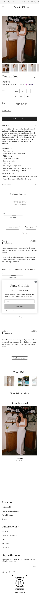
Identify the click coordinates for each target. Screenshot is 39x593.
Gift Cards (5, 543)
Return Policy (6, 185)
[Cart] (36, 7)
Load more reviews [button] (19, 358)
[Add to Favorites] (34, 76)
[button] (7, 7)
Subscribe (19, 306)
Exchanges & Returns (9, 535)
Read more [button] (15, 262)
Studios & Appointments (10, 511)
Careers (4, 519)
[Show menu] (2, 7)
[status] (12, 227)
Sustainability (7, 507)
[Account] (28, 7)
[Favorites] (32, 7)
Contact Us (5, 547)
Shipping (5, 531)
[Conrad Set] (19, 430)
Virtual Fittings (7, 515)
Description (6, 125)
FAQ (3, 539)
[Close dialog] (35, 282)
